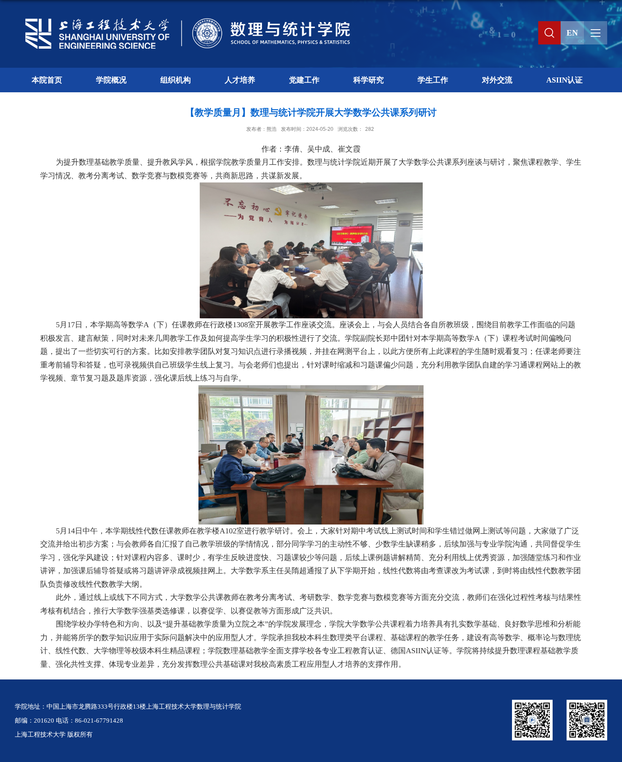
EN (572, 32)
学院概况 (111, 80)
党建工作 (304, 80)
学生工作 (433, 80)
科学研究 (368, 80)
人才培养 (240, 80)
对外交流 (497, 80)
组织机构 (175, 80)
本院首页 (47, 80)
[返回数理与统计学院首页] (184, 20)
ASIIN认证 (564, 80)
